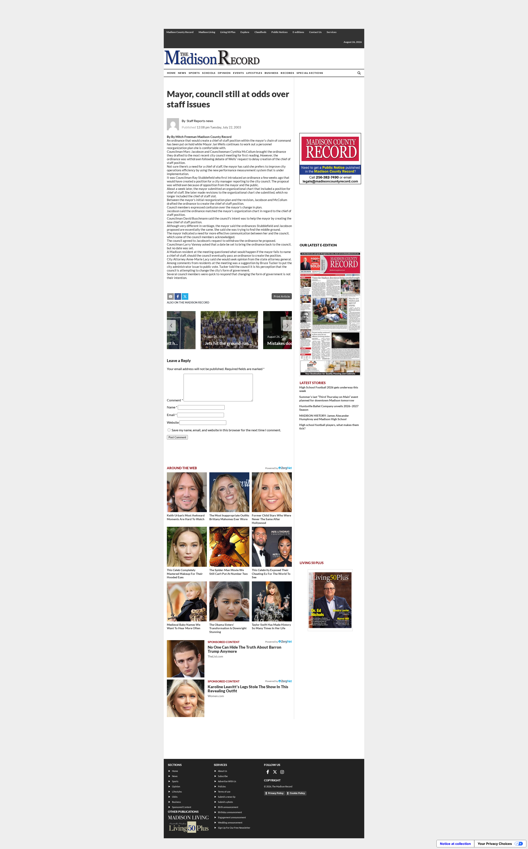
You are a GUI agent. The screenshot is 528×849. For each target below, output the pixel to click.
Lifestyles (254, 72)
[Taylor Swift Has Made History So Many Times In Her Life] (272, 601)
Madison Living (207, 32)
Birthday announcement (230, 812)
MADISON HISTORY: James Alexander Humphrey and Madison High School (324, 417)
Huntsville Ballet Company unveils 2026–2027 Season (328, 407)
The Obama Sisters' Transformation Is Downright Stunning (227, 628)
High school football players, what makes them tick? (329, 426)
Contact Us (315, 32)
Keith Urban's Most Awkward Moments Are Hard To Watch (186, 517)
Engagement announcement (232, 817)
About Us (222, 771)
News (182, 72)
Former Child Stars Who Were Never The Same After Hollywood (271, 519)
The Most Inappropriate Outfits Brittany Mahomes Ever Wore (229, 517)
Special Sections (310, 72)
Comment (175, 400)
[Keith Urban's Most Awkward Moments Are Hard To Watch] (187, 492)
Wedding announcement (230, 822)
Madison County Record (179, 32)
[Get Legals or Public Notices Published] (330, 183)
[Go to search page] (359, 72)
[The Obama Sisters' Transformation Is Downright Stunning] (229, 601)
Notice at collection (455, 844)
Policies (222, 786)
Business (272, 72)
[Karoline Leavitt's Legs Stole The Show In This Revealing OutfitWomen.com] (185, 698)
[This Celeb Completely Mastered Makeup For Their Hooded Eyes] (187, 547)
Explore (244, 32)
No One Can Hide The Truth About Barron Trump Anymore (244, 651)
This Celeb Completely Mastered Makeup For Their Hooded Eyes (185, 573)
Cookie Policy (297, 793)
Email (172, 415)
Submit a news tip (226, 796)
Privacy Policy (275, 793)
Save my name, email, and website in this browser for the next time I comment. (226, 430)
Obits (175, 796)
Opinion (224, 72)
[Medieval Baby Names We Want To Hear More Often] (187, 601)
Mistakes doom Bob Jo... (290, 343)
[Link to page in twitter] (185, 296)
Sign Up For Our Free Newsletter (234, 827)
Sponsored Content (181, 807)
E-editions (298, 32)
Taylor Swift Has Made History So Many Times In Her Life (271, 626)
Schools (209, 72)
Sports (194, 72)
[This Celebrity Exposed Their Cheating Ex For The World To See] (272, 547)
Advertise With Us (227, 781)
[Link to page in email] (170, 296)
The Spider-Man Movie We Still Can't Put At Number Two (228, 571)
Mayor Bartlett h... (160, 343)
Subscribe (223, 776)
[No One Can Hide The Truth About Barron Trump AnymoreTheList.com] (185, 659)
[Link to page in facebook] (177, 296)
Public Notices (279, 32)
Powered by (271, 641)
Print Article (282, 296)
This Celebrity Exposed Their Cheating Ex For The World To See (271, 573)
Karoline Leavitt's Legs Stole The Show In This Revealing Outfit (248, 690)
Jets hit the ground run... (228, 343)
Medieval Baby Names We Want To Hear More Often (183, 626)
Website (173, 422)
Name (172, 407)
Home (171, 72)
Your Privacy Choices (495, 844)
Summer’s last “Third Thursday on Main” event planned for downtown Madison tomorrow (328, 398)
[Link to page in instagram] (282, 772)
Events (238, 72)
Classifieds (260, 32)
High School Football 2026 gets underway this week (328, 389)
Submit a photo (225, 802)
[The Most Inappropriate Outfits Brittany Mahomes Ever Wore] (229, 492)
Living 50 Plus (227, 32)
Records (287, 72)
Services (331, 32)
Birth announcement (228, 807)
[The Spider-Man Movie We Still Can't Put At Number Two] (229, 547)
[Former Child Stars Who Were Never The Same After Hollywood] (272, 492)
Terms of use (224, 791)
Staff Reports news (200, 121)
